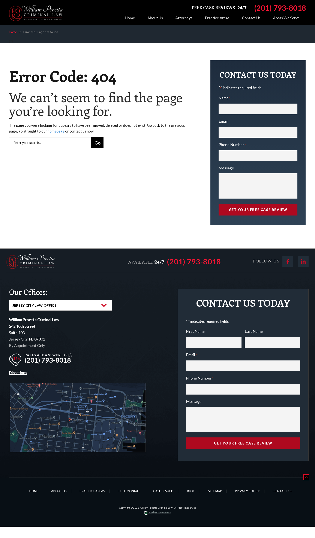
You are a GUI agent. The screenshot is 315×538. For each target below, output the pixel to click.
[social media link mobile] (287, 261)
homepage (56, 131)
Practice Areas (217, 17)
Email (224, 121)
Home (130, 17)
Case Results (163, 491)
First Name (196, 331)
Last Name (254, 331)
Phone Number (232, 144)
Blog (191, 491)
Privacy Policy (247, 491)
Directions (18, 372)
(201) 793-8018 (194, 261)
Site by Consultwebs (159, 512)
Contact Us (251, 17)
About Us (155, 17)
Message (226, 168)
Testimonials (129, 491)
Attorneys (183, 17)
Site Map (215, 491)
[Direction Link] (78, 386)
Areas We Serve (286, 17)
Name (224, 97)
